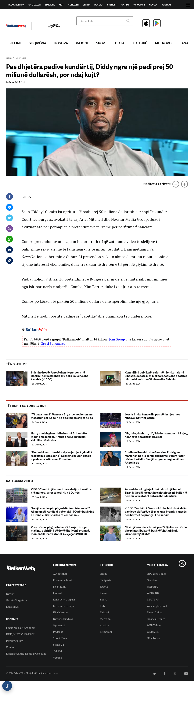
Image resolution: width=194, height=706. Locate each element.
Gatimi (125, 4)
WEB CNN (153, 593)
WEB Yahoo (154, 625)
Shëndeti (112, 4)
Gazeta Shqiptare (16, 600)
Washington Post (157, 606)
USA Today (153, 638)
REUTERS (153, 599)
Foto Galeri (34, 4)
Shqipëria (37, 43)
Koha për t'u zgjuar (64, 599)
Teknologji (106, 632)
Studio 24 (58, 644)
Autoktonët (60, 573)
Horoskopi (139, 4)
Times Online (154, 612)
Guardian (152, 580)
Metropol (164, 43)
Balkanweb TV (16, 4)
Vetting (57, 657)
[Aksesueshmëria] (7, 686)
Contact (11, 647)
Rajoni (82, 43)
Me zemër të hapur (64, 606)
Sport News (60, 638)
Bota (119, 43)
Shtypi (86, 4)
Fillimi (15, 43)
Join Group (117, 339)
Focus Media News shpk (20, 628)
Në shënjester (61, 612)
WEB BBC (152, 586)
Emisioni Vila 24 (62, 580)
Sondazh (73, 4)
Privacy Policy (14, 640)
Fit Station (59, 586)
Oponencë (59, 625)
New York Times (156, 573)
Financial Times (156, 619)
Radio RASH (13, 606)
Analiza (104, 625)
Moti (61, 4)
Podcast (58, 632)
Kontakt (166, 4)
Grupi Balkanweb (53, 343)
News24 (153, 4)
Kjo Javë (57, 593)
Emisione (50, 4)
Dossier (98, 4)
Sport (101, 43)
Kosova (61, 43)
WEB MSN (153, 632)
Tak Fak (58, 651)
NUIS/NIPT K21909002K (20, 634)
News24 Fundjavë (63, 619)
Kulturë (139, 43)
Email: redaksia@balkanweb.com (26, 653)
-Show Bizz (21, 57)
